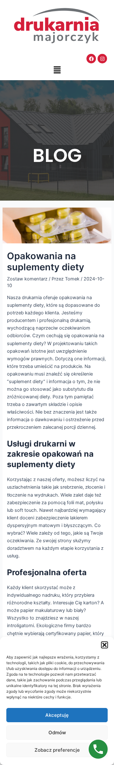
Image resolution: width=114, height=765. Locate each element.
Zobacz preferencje (57, 750)
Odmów (57, 733)
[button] (104, 645)
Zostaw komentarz (27, 279)
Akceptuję (57, 715)
